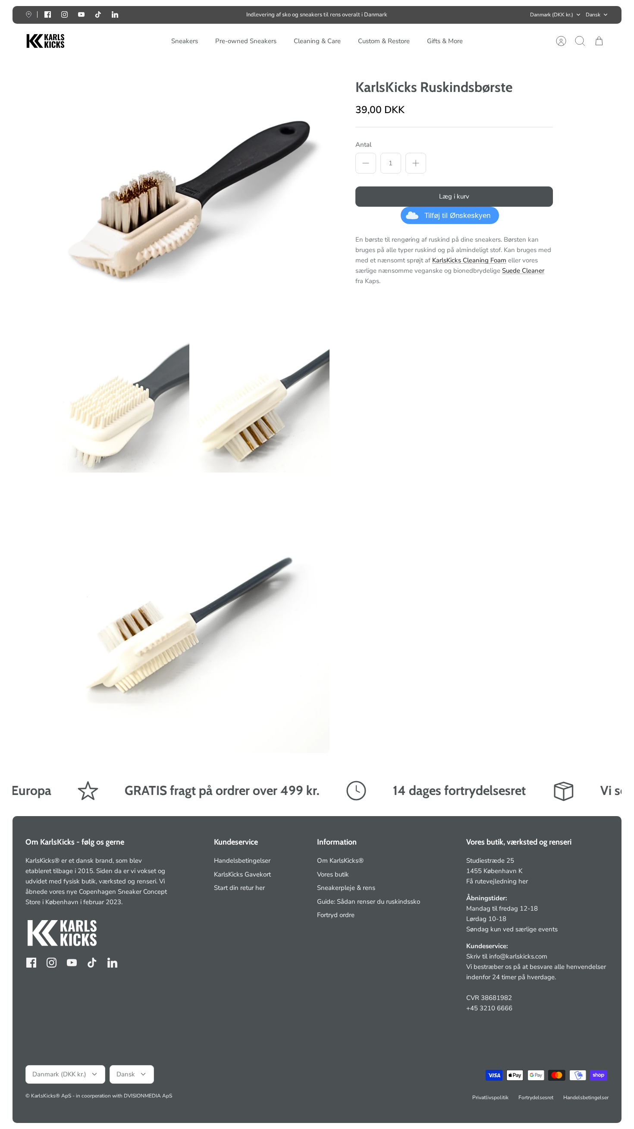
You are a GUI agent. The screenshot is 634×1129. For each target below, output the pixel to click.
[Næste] (443, 14)
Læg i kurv (454, 196)
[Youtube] (81, 14)
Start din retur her (239, 887)
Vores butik (333, 874)
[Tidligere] (190, 14)
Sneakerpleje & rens (346, 887)
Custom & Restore (384, 41)
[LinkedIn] (115, 14)
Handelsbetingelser (242, 860)
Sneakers (184, 41)
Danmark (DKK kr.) (551, 14)
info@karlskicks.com (518, 956)
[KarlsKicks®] (44, 41)
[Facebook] (47, 14)
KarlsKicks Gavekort (242, 874)
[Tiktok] (98, 14)
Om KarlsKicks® (340, 860)
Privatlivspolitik (490, 1097)
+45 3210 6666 (489, 1008)
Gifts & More (445, 41)
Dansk (593, 14)
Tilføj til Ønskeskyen (457, 215)
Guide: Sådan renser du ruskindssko (368, 901)
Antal (363, 144)
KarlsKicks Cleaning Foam (469, 260)
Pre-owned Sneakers (245, 41)
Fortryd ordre (336, 915)
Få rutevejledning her (497, 881)
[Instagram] (64, 14)
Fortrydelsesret (535, 1097)
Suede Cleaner (523, 270)
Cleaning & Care (317, 41)
